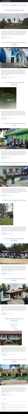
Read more (21, 34)
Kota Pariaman (3, 313)
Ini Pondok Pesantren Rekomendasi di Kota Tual (14, 162)
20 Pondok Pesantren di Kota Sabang (14, 10)
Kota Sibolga (3, 233)
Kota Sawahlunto (4, 118)
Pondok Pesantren (4, 36)
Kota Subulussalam (4, 273)
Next (6, 399)
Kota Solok (3, 157)
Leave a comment (4, 38)
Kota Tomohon (3, 394)
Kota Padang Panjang (4, 77)
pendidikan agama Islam (8, 37)
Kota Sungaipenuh (4, 354)
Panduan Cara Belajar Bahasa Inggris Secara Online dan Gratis (11, 409)
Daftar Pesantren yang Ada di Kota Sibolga (14, 200)
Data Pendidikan (6, 1)
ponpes (12, 37)
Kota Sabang (3, 37)
